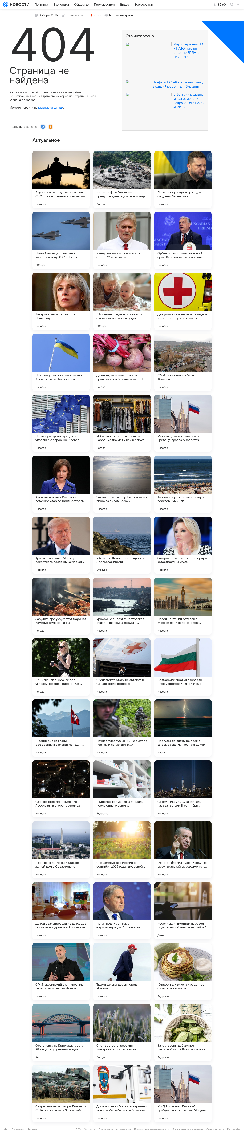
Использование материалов (187, 1129)
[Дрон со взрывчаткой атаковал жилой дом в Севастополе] (61, 849)
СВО (97, 15)
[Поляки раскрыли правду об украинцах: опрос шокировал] (61, 423)
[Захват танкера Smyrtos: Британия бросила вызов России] (122, 484)
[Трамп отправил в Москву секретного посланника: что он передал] (61, 545)
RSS (78, 1129)
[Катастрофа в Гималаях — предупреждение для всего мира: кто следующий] (122, 179)
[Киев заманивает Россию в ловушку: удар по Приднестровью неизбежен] (61, 484)
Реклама (32, 1129)
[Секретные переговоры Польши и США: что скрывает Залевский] (61, 1093)
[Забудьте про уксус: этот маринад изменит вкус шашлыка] (61, 606)
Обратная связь (215, 1129)
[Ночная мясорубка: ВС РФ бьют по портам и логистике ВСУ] (122, 728)
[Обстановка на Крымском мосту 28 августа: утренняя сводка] (61, 1032)
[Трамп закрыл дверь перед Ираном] (122, 971)
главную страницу (50, 107)
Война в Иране (76, 15)
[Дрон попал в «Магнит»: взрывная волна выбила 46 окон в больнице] (122, 1093)
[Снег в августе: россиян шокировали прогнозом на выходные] (122, 1032)
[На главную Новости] (18, 4)
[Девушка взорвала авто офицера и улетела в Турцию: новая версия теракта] (183, 301)
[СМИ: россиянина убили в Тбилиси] (183, 362)
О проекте (89, 1129)
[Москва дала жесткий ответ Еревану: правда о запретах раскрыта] (183, 423)
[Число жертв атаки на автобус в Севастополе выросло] (122, 667)
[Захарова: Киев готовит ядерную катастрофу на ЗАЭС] (183, 545)
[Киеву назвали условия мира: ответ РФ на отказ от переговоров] (122, 240)
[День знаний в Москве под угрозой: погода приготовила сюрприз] (61, 667)
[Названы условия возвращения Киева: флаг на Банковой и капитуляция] (61, 362)
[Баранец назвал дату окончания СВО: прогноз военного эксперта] (61, 179)
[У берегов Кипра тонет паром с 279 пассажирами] (122, 545)
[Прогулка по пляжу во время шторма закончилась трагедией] (183, 728)
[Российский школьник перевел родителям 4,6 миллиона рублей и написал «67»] (183, 910)
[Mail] (5, 4)
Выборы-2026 (48, 15)
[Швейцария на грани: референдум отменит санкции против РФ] (61, 728)
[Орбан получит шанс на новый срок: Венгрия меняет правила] (183, 240)
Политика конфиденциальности (151, 1129)
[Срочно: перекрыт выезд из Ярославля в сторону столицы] (61, 788)
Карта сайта (234, 1129)
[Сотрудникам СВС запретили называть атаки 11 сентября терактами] (183, 788)
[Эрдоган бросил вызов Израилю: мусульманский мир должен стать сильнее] (183, 849)
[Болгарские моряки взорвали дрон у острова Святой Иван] (183, 667)
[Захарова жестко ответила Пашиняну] (61, 301)
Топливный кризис (122, 15)
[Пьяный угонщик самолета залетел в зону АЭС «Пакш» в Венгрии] (61, 240)
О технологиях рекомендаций (115, 1129)
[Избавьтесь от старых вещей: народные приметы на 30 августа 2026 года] (122, 423)
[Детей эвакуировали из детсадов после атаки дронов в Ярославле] (61, 910)
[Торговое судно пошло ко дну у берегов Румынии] (183, 484)
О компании (18, 1129)
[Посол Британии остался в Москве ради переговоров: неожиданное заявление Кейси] (183, 606)
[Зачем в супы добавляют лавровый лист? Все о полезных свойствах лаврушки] (183, 1032)
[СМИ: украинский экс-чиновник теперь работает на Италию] (61, 971)
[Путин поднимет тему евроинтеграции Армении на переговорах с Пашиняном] (122, 910)
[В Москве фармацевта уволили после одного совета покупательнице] (122, 788)
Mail (6, 1129)
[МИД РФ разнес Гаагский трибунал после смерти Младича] (183, 1093)
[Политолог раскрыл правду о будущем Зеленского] (183, 179)
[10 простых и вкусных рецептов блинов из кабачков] (183, 971)
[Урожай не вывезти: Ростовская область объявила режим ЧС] (122, 606)
